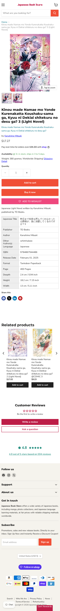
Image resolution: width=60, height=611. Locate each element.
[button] (7, 98)
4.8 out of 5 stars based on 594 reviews (30, 454)
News (47, 598)
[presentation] (3, 353)
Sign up (45, 542)
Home (4, 22)
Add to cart (17, 385)
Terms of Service (23, 601)
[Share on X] (9, 298)
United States (28, 556)
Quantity (5, 166)
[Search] (55, 13)
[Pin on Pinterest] (20, 298)
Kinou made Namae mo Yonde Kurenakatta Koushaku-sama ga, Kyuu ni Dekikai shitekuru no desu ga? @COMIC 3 (42, 368)
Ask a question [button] (30, 429)
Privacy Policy (36, 598)
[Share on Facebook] (3, 298)
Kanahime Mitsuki (13, 135)
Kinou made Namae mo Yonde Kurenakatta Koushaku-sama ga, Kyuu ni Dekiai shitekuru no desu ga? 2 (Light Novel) (17, 368)
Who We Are (21, 598)
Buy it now (30, 192)
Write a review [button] (30, 422)
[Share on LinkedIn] (15, 298)
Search (10, 598)
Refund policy (38, 601)
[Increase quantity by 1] (27, 173)
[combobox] (26, 13)
